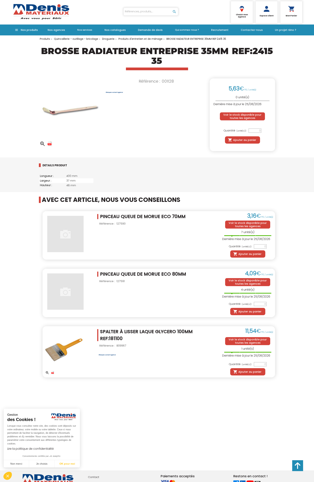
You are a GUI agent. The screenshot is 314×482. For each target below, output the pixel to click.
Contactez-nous (252, 30)
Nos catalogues (115, 30)
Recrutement (219, 30)
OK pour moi (67, 463)
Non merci (16, 463)
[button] (7, 475)
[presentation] (57, 165)
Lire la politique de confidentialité (30, 449)
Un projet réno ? (285, 30)
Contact (93, 477)
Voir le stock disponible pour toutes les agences (242, 116)
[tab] (60, 165)
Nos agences (56, 30)
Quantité (235, 130)
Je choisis (41, 463)
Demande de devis (150, 30)
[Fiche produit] (49, 143)
